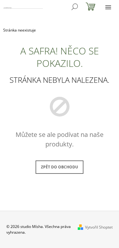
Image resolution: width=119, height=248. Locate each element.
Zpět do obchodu (59, 167)
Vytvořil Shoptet (99, 227)
